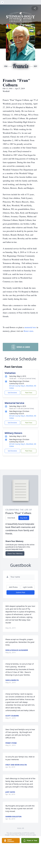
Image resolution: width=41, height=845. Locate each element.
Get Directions (12, 393)
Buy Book (23, 518)
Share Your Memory (14, 553)
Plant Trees (28, 393)
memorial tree (30, 327)
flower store (28, 331)
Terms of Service (26, 835)
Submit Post (20, 592)
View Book (11, 518)
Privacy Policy (14, 835)
